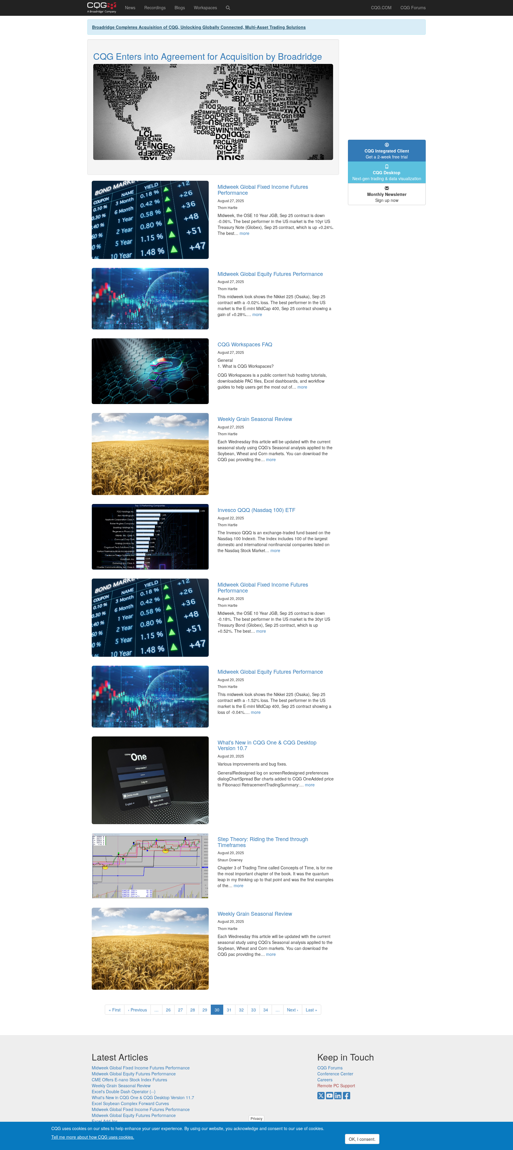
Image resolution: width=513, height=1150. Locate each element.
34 (267, 1010)
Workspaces (205, 7)
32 (243, 1010)
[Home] (104, 7)
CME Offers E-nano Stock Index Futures (129, 1080)
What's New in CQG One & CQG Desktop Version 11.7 (143, 1097)
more (244, 233)
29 (206, 1010)
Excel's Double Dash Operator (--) (124, 1091)
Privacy (256, 1118)
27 (182, 1010)
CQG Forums (413, 7)
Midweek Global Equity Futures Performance (270, 273)
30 (219, 1011)
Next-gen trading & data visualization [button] (386, 175)
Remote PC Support (336, 1085)
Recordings (155, 7)
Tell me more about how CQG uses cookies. (92, 1137)
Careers (324, 1080)
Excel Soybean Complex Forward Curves (130, 1103)
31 (231, 1010)
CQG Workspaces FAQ (245, 344)
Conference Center (335, 1074)
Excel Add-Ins (105, 1121)
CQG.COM (381, 7)
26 (170, 1010)
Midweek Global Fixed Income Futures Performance (263, 189)
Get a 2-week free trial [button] (387, 154)
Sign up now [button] (386, 197)
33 (255, 1010)
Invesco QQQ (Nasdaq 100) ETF (256, 509)
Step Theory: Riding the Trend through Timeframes (263, 842)
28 (194, 1010)
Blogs (180, 7)
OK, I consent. (362, 1139)
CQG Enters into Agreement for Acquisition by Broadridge (207, 56)
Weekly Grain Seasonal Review (255, 418)
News (130, 7)
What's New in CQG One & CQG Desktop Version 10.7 (267, 745)
